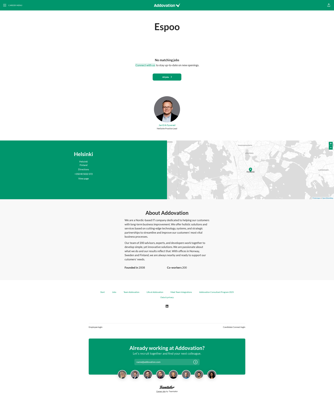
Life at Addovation (155, 292)
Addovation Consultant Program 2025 (216, 292)
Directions (83, 169)
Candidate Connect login (234, 327)
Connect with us (145, 65)
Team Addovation (131, 292)
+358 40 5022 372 (83, 173)
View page (83, 178)
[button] (328, 5)
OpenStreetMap (327, 198)
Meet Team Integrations (181, 292)
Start (102, 292)
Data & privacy (167, 297)
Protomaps (316, 198)
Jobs (114, 292)
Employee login (95, 327)
